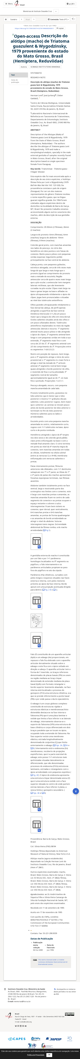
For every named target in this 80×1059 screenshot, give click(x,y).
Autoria (24, 67)
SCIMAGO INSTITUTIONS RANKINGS (45, 67)
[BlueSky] (16, 1026)
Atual (28, 19)
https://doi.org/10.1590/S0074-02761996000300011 (34, 28)
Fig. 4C (36, 775)
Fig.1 (47, 530)
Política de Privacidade (35, 1055)
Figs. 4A (36, 793)
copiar (60, 28)
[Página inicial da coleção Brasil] (8, 1018)
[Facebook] (23, 1026)
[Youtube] (25, 1026)
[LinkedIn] (20, 1026)
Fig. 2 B (48, 589)
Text (13, 75)
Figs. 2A (58, 745)
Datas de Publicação (15, 81)
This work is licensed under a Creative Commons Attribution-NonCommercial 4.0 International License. (52, 962)
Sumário (13, 19)
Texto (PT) (57, 19)
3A (67, 745)
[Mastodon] (18, 1026)
